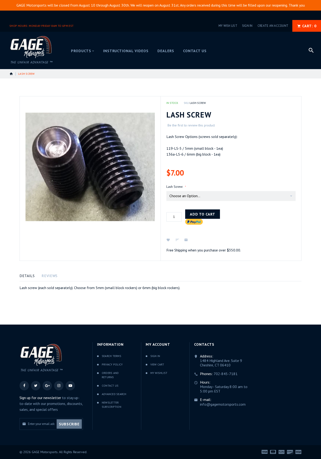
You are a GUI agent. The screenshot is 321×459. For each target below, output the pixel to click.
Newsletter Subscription (111, 405)
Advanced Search (114, 394)
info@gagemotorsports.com (223, 404)
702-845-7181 (226, 373)
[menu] (184, 50)
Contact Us (110, 385)
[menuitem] (82, 51)
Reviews (49, 275)
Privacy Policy (112, 364)
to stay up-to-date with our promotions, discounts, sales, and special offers (51, 403)
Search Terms (111, 356)
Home (11, 74)
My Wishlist (159, 373)
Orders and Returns (110, 375)
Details (27, 275)
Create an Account (273, 26)
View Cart (157, 364)
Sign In (247, 26)
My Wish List (228, 26)
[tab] (27, 276)
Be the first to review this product (191, 125)
